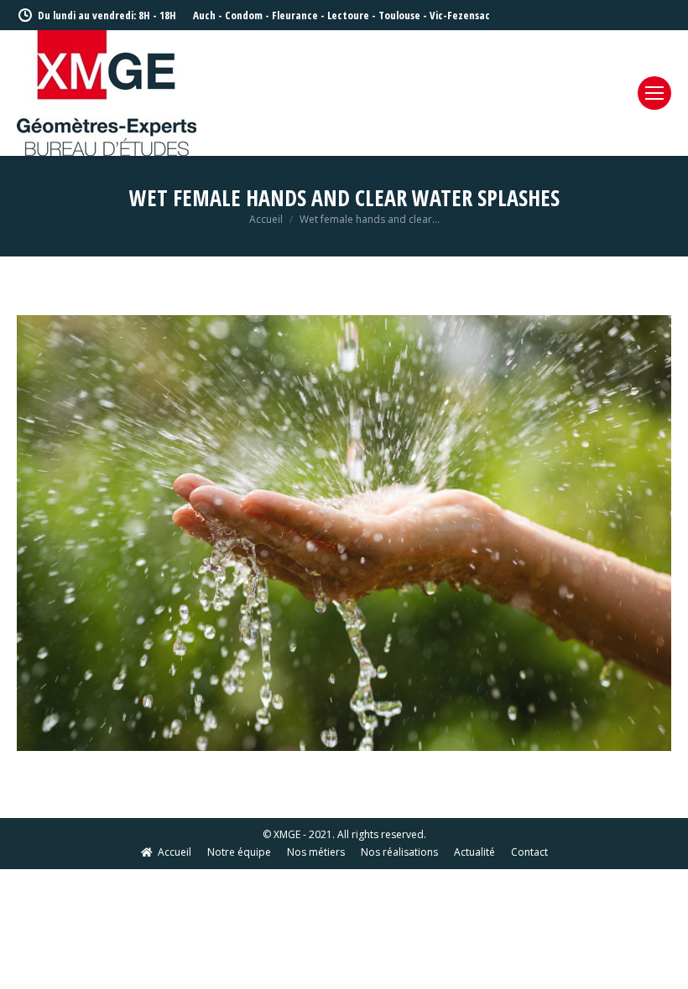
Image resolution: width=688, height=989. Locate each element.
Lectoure (348, 15)
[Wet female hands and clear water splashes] (344, 533)
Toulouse (399, 15)
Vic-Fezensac (460, 15)
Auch (204, 15)
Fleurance (295, 15)
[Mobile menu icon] (654, 93)
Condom (244, 15)
